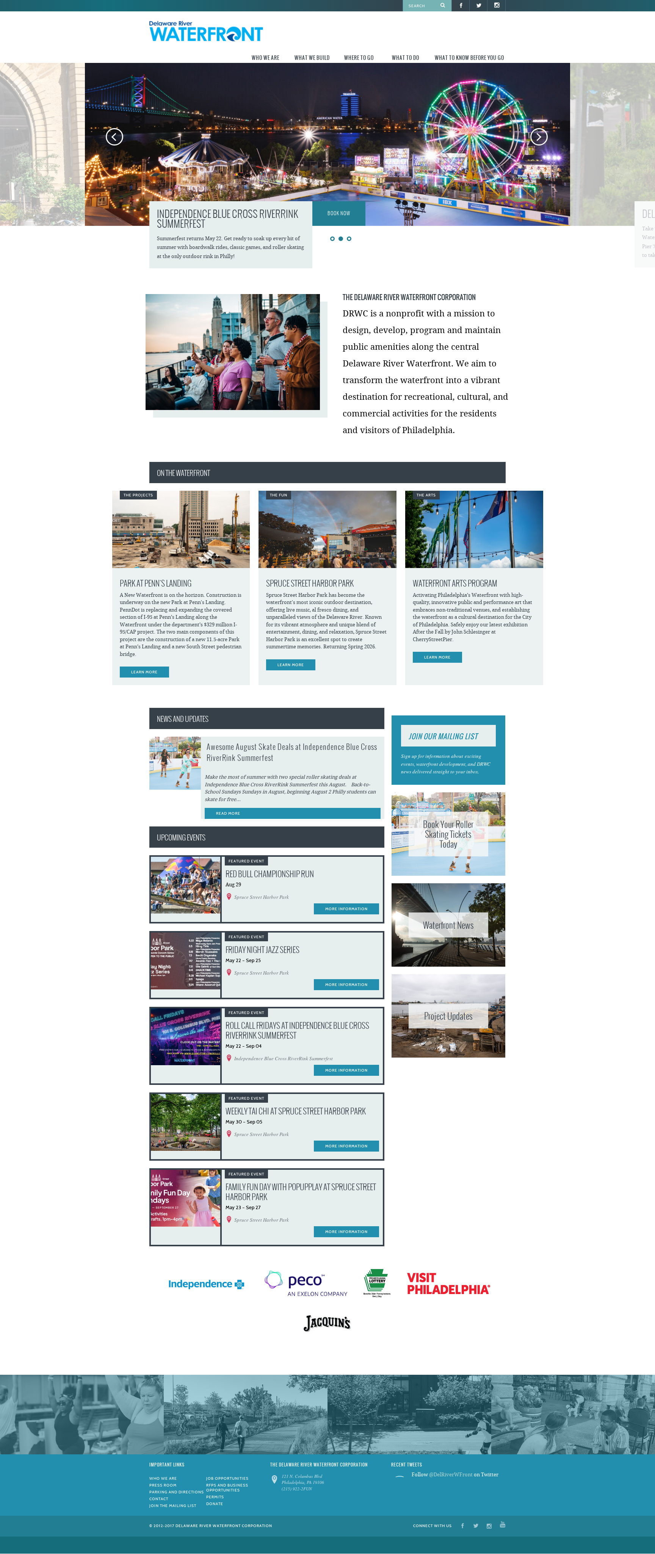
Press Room (163, 1485)
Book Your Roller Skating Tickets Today (448, 834)
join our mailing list (443, 736)
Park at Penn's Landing (155, 583)
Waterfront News (448, 925)
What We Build (312, 57)
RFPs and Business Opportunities (227, 1488)
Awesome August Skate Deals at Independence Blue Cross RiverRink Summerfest (292, 752)
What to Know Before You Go (469, 57)
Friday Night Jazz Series (262, 949)
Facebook (462, 1525)
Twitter (475, 1525)
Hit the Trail (342, 213)
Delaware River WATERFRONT (206, 32)
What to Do (405, 57)
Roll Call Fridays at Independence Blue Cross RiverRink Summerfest (297, 1030)
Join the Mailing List (172, 1505)
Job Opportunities (227, 1478)
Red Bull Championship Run (270, 874)
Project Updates (448, 1016)
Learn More (144, 672)
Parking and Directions (176, 1492)
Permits (215, 1497)
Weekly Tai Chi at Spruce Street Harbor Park (296, 1111)
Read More (228, 813)
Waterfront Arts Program (455, 583)
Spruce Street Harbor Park (310, 583)
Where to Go (359, 57)
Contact (158, 1498)
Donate (214, 1503)
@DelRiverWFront (451, 1474)
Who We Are (265, 57)
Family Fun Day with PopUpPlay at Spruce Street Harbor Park (301, 1192)
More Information (346, 908)
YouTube (502, 1525)
